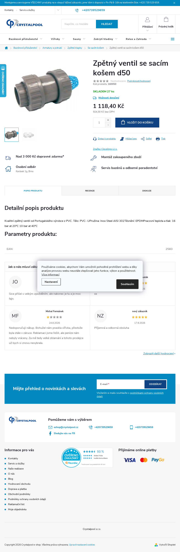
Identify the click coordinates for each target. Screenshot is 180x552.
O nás (11, 473)
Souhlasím (127, 284)
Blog (10, 479)
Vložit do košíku (140, 123)
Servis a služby (27, 10)
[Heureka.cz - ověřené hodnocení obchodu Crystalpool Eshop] (87, 458)
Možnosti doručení (108, 97)
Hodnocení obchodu (19, 484)
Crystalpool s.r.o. (92, 529)
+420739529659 (103, 427)
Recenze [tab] (90, 190)
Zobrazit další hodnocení (158, 353)
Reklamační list (16, 504)
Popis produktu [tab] (33, 190)
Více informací (50, 274)
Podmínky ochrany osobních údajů (27, 499)
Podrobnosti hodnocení (138, 81)
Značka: (105, 149)
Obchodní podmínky (19, 494)
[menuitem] (26, 39)
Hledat (106, 24)
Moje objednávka (17, 509)
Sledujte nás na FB (64, 433)
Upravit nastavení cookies (82, 544)
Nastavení (51, 282)
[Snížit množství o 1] (108, 125)
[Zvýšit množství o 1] (108, 120)
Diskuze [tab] (146, 190)
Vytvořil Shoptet (167, 544)
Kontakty (9, 10)
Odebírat (155, 384)
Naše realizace (16, 468)
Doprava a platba (17, 489)
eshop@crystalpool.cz (66, 427)
